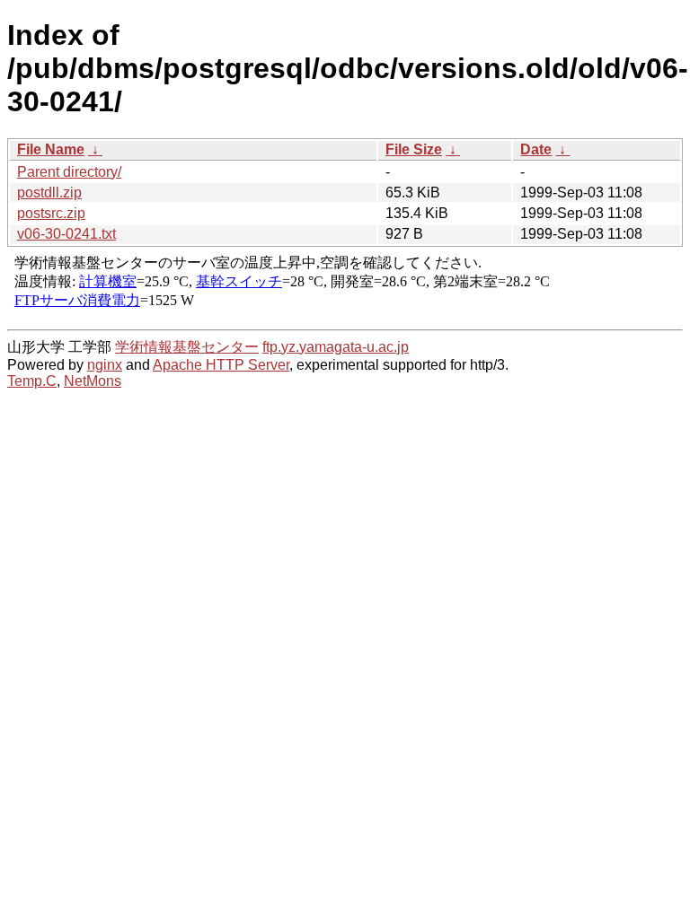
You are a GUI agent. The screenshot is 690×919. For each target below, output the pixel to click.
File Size (413, 149)
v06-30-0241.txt (66, 233)
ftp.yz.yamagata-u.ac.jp (335, 346)
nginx (104, 364)
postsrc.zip (51, 213)
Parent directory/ (69, 171)
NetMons (92, 381)
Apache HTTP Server (221, 364)
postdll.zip (49, 192)
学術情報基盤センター (187, 346)
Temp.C (32, 381)
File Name (50, 149)
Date (536, 149)
